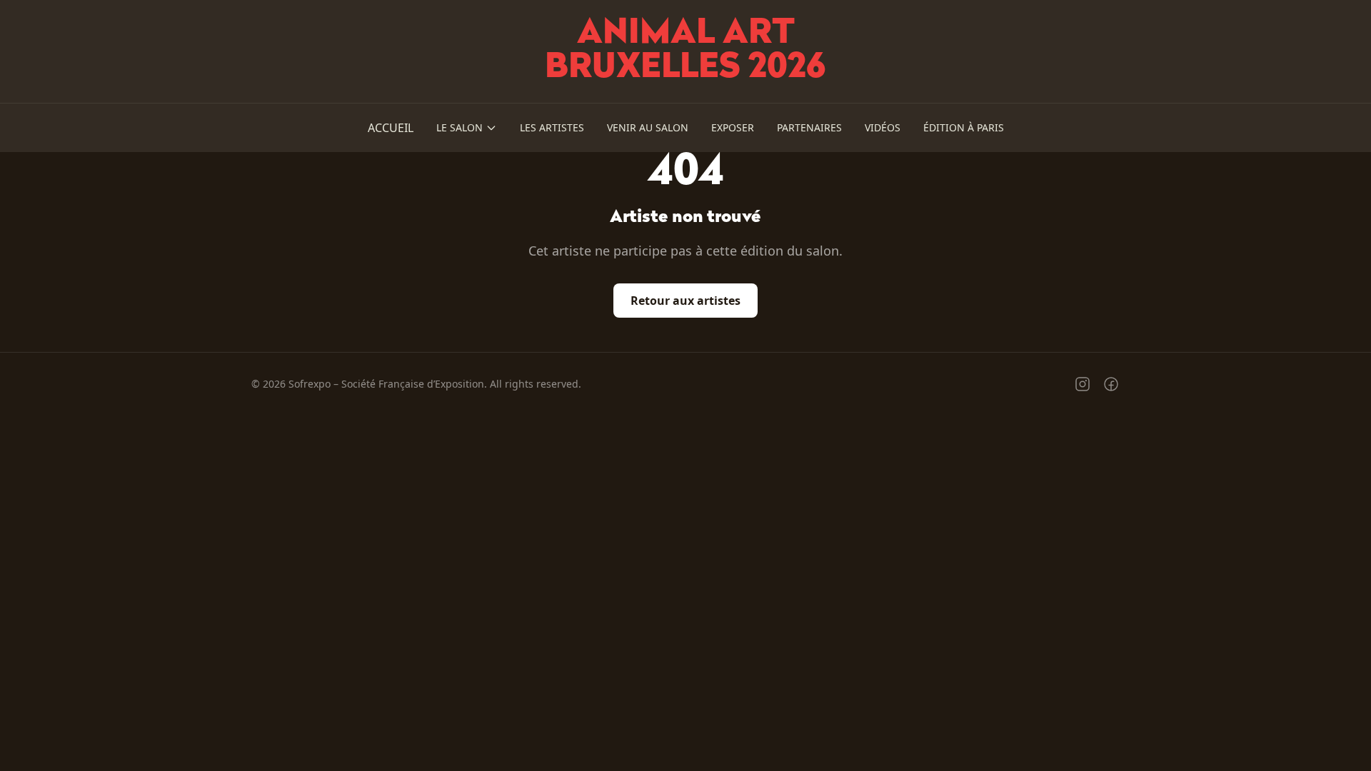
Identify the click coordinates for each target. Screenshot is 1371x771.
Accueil (390, 128)
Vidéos (882, 127)
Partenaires (809, 127)
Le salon (459, 127)
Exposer (732, 127)
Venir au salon (647, 127)
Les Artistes (552, 127)
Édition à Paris (963, 127)
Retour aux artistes (685, 300)
